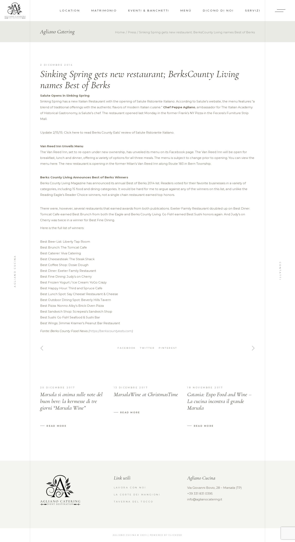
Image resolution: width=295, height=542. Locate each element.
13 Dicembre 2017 (131, 387)
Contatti (280, 271)
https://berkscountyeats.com (111, 331)
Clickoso (175, 535)
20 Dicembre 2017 (57, 387)
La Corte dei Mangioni (137, 494)
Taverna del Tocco (134, 501)
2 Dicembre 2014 (56, 64)
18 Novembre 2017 (205, 387)
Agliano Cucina (14, 271)
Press (132, 32)
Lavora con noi (130, 487)
